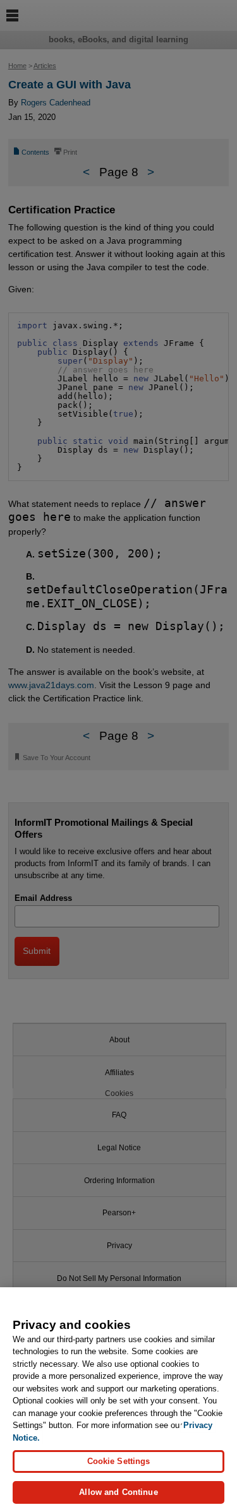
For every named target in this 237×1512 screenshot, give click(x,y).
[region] (118, 1399)
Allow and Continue (118, 1492)
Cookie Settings (118, 1461)
